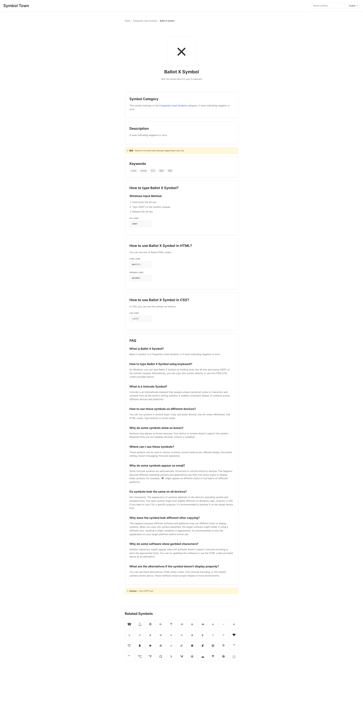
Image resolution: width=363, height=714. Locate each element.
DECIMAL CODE (136, 272)
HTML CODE (134, 259)
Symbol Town (16, 5)
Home (127, 21)
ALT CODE (134, 218)
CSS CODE (134, 313)
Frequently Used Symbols (145, 21)
